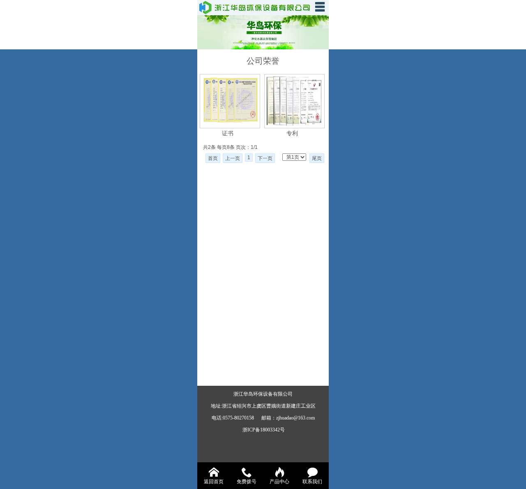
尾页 (317, 158)
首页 (213, 158)
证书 (227, 133)
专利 (292, 133)
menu (320, 6)
